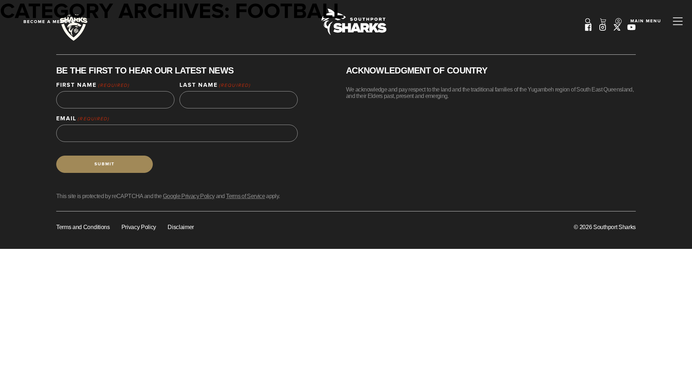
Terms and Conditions (83, 227)
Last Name (214, 85)
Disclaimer (181, 227)
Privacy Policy (138, 227)
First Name (92, 85)
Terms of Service (245, 196)
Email (82, 119)
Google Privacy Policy (189, 196)
